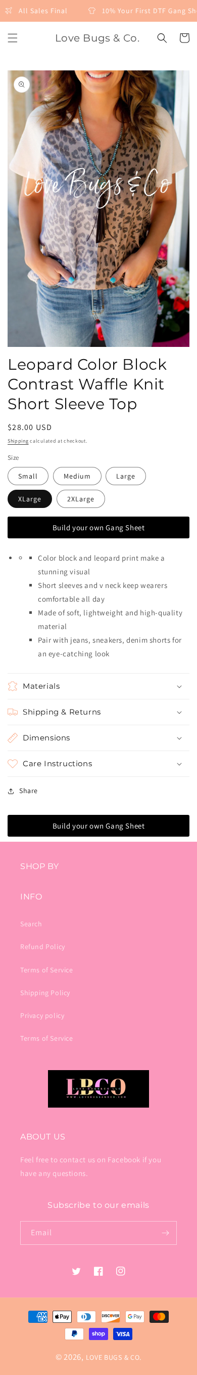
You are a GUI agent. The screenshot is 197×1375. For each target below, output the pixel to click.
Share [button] (28, 790)
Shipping (18, 441)
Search (31, 923)
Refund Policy (42, 946)
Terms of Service (46, 969)
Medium (77, 476)
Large (125, 476)
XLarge (29, 498)
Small (28, 476)
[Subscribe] (165, 1233)
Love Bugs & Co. (114, 1357)
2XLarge (80, 498)
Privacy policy (42, 1015)
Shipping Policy (45, 992)
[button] (13, 38)
